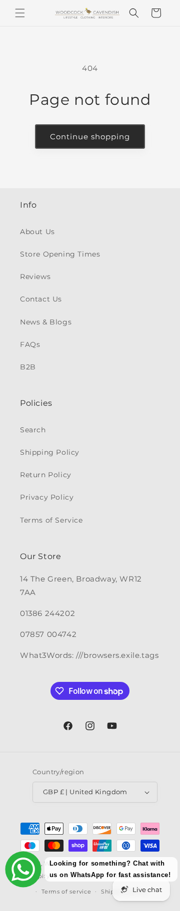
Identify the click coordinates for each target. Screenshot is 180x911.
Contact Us (41, 299)
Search (33, 429)
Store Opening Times (60, 254)
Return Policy (46, 474)
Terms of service (66, 891)
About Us (37, 231)
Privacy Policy (47, 497)
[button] (20, 13)
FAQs (30, 344)
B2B (28, 366)
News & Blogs (46, 321)
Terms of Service (51, 520)
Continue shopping (90, 136)
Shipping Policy (50, 452)
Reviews (35, 276)
